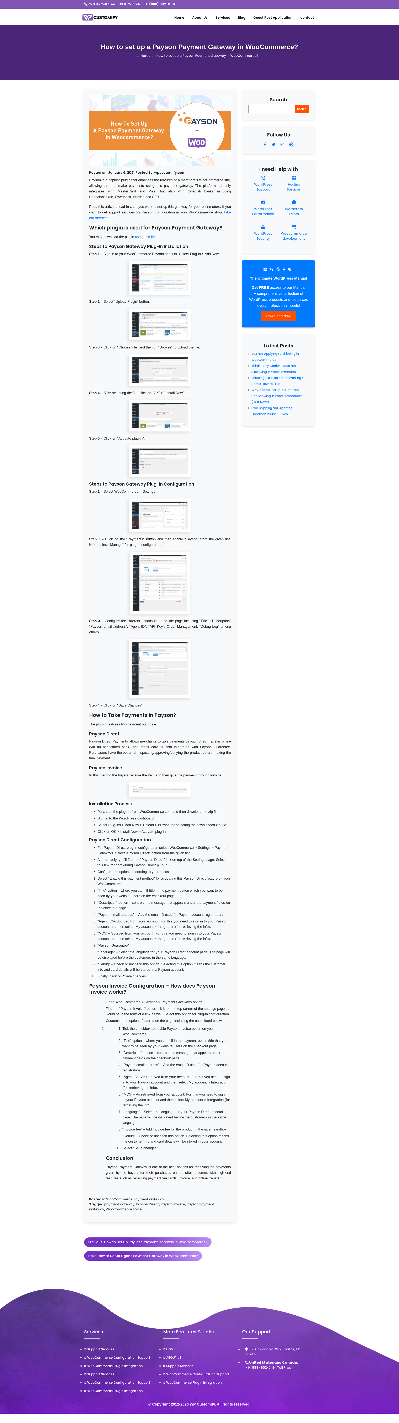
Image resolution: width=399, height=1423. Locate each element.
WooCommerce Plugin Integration (115, 1366)
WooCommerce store (124, 1209)
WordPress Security (263, 236)
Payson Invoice (173, 1204)
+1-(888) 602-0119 (159, 4)
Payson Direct (147, 1204)
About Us (200, 17)
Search (278, 99)
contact (307, 17)
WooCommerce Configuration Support (118, 1357)
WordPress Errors (294, 211)
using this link (145, 237)
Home (179, 17)
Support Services (100, 1349)
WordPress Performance (263, 211)
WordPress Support (263, 187)
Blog (241, 17)
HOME (170, 1349)
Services (223, 17)
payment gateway (119, 1204)
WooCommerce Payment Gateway (135, 1199)
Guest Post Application (272, 17)
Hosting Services (294, 187)
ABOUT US (173, 1357)
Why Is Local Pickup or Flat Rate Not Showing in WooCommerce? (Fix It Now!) (276, 396)
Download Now (278, 316)
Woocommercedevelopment (294, 236)
